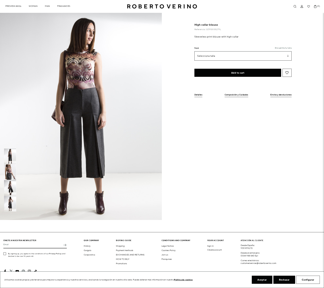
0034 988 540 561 (249, 255)
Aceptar (262, 279)
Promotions (121, 263)
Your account (215, 240)
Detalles (198, 95)
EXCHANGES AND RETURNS (130, 254)
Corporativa (89, 254)
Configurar (308, 279)
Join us (164, 254)
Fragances (63, 6)
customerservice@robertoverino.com (258, 263)
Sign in (210, 246)
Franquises (166, 259)
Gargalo (87, 250)
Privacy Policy (55, 254)
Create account (214, 249)
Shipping (120, 246)
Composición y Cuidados (236, 95)
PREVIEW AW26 (13, 6)
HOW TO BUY (123, 259)
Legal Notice (167, 246)
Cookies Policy (168, 250)
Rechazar (284, 279)
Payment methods (124, 250)
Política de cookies (183, 279)
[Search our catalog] (295, 6)
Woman (33, 6)
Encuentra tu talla (283, 48)
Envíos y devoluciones (281, 95)
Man (47, 6)
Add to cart (238, 72)
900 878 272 (247, 248)
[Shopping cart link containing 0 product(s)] (315, 6)
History (87, 246)
